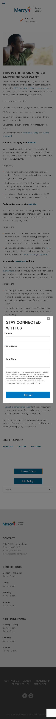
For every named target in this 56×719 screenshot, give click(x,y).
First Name (11, 346)
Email (9, 333)
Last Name (11, 359)
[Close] (48, 318)
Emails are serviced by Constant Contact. (24, 383)
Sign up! (28, 394)
